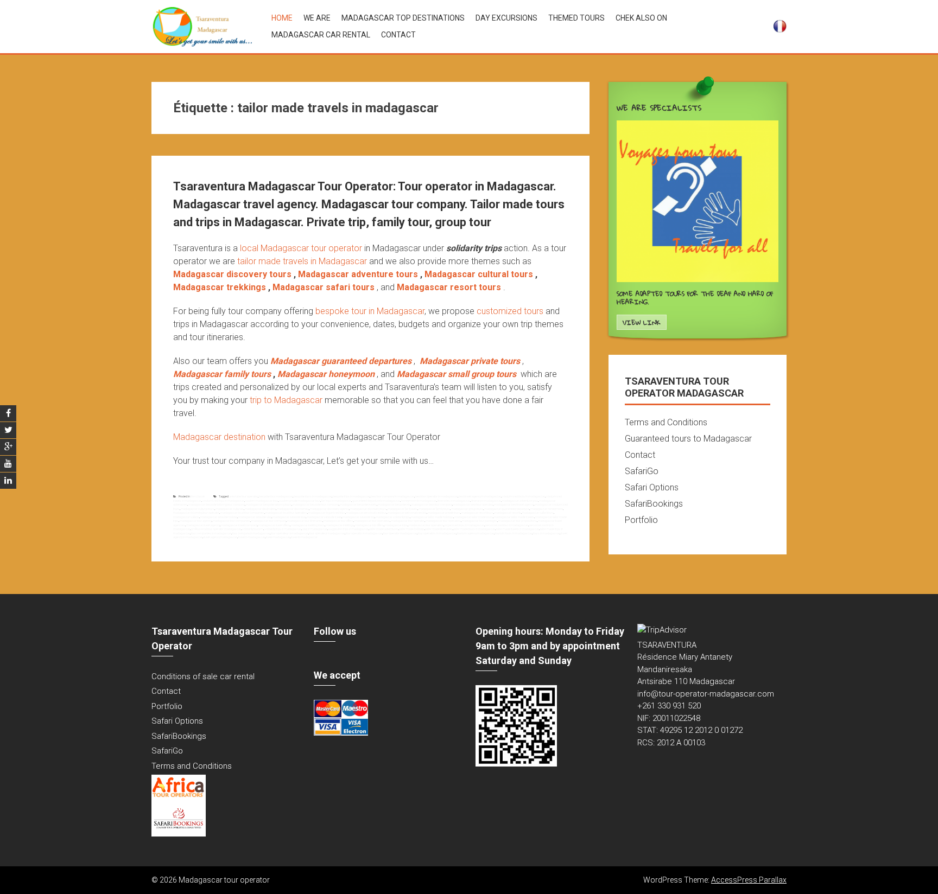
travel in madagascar (251, 537)
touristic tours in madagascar (513, 533)
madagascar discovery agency (329, 508)
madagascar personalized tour (366, 512)
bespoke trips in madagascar (351, 496)
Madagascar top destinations (403, 18)
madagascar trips (396, 525)
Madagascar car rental (320, 34)
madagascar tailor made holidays (432, 517)
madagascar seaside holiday (218, 517)
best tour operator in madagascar (436, 496)
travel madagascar (278, 537)
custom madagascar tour (261, 500)
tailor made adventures (384, 529)
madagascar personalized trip (407, 512)
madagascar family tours (434, 508)
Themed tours (576, 18)
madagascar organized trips (326, 512)
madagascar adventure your (520, 500)
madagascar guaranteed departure (506, 508)
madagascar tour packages (479, 520)
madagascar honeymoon (546, 508)
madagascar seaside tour (289, 517)
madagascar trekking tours (308, 525)
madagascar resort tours (477, 512)
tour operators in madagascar (437, 533)
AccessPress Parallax (749, 880)
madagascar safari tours (538, 512)
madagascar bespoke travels (358, 504)
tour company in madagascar (251, 533)
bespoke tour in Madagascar (369, 311)
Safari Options (652, 487)
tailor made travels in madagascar (517, 529)
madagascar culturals (230, 508)
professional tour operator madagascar (216, 529)
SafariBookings (654, 504)
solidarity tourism (252, 529)
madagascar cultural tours (197, 508)
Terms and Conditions (666, 422)
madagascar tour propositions (517, 520)
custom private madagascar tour (299, 500)
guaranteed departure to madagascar (376, 500)
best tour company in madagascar (392, 496)
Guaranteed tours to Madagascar (688, 438)
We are (317, 18)
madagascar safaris (186, 517)
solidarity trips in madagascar (282, 529)
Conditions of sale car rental (203, 676)
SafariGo (641, 471)
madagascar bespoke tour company (316, 504)
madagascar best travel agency (514, 504)
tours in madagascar (546, 533)
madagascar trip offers (369, 525)
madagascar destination (260, 508)
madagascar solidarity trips (393, 517)
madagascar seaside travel (324, 517)
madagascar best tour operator (473, 504)
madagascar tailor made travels (514, 517)
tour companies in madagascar (211, 533)
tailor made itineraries (439, 529)
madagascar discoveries (293, 508)
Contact (398, 34)
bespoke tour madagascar (276, 496)
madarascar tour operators (426, 525)
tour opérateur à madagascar (289, 533)
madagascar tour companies (231, 520)
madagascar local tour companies (242, 512)
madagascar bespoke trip (394, 504)
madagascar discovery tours (368, 508)
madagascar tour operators (443, 520)
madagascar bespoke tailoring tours (268, 504)
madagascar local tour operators (286, 512)
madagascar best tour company (431, 504)
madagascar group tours (467, 508)
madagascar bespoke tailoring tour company (216, 504)
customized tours (510, 311)
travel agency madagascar (220, 537)
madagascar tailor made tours (473, 517)
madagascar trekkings (340, 525)
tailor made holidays (412, 529)
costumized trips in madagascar (223, 500)
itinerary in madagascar (486, 500)
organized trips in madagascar (464, 525)
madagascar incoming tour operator (196, 512)
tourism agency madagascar (475, 533)
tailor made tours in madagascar (474, 529)
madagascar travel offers (274, 525)
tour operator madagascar (400, 533)
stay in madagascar (314, 529)
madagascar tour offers (338, 520)
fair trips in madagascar (336, 500)
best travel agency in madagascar (480, 496)
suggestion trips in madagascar (348, 529)
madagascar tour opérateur (372, 520)
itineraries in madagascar (454, 500)
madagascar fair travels (402, 508)
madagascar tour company (268, 520)
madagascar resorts (508, 512)
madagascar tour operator (407, 520)
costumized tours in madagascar (523, 496)
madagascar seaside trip (359, 517)
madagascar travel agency (203, 525)
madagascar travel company (239, 525)
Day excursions (506, 18)
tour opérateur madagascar (327, 533)
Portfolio (641, 520)
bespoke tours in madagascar (313, 496)
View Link (642, 322)
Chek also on (641, 18)
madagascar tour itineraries (304, 520)
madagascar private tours (444, 512)
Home (282, 18)
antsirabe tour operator (243, 496)
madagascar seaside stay (254, 517)
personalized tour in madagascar (506, 525)
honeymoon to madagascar (418, 500)
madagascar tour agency (196, 520)
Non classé (198, 496)
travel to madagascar (304, 537)
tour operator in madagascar (364, 533)
